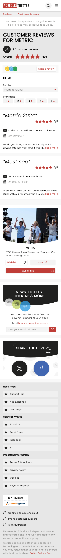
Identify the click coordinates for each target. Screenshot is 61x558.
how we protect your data (33, 323)
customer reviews (28, 14)
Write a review (46, 68)
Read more (51, 147)
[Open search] (48, 5)
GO (52, 329)
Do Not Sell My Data (41, 553)
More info (43, 262)
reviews (7, 14)
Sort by (7, 85)
